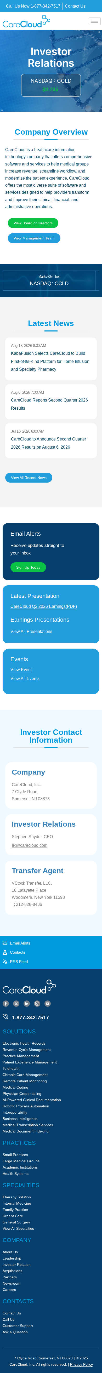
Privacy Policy (81, 1364)
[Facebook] (6, 1003)
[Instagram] (37, 1003)
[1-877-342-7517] (5, 1016)
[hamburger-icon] (95, 21)
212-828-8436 (29, 904)
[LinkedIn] (27, 1003)
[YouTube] (48, 1003)
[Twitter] (16, 1003)
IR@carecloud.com (29, 845)
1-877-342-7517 (30, 1017)
